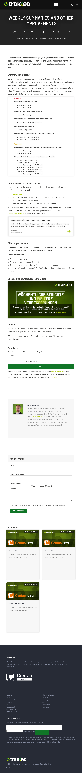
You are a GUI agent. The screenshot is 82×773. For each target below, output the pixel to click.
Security (45, 702)
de (72, 4)
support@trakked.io (16, 213)
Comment (13, 489)
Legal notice (46, 704)
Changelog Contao (48, 695)
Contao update (11, 700)
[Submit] (42, 732)
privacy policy (61, 312)
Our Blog (29, 39)
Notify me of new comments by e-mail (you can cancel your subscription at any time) (38, 505)
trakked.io (19, 39)
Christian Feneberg (21, 32)
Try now (8, 704)
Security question (16, 483)
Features (9, 695)
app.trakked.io (11, 707)
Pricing (8, 697)
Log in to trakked (16, 194)
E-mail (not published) (17, 474)
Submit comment (18, 511)
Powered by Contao (46, 764)
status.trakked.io (11, 712)
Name (12, 465)
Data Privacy (46, 707)
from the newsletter (57, 371)
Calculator (9, 702)
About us (45, 697)
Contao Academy (37, 417)
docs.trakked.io (11, 709)
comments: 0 (65, 32)
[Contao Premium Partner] (19, 677)
